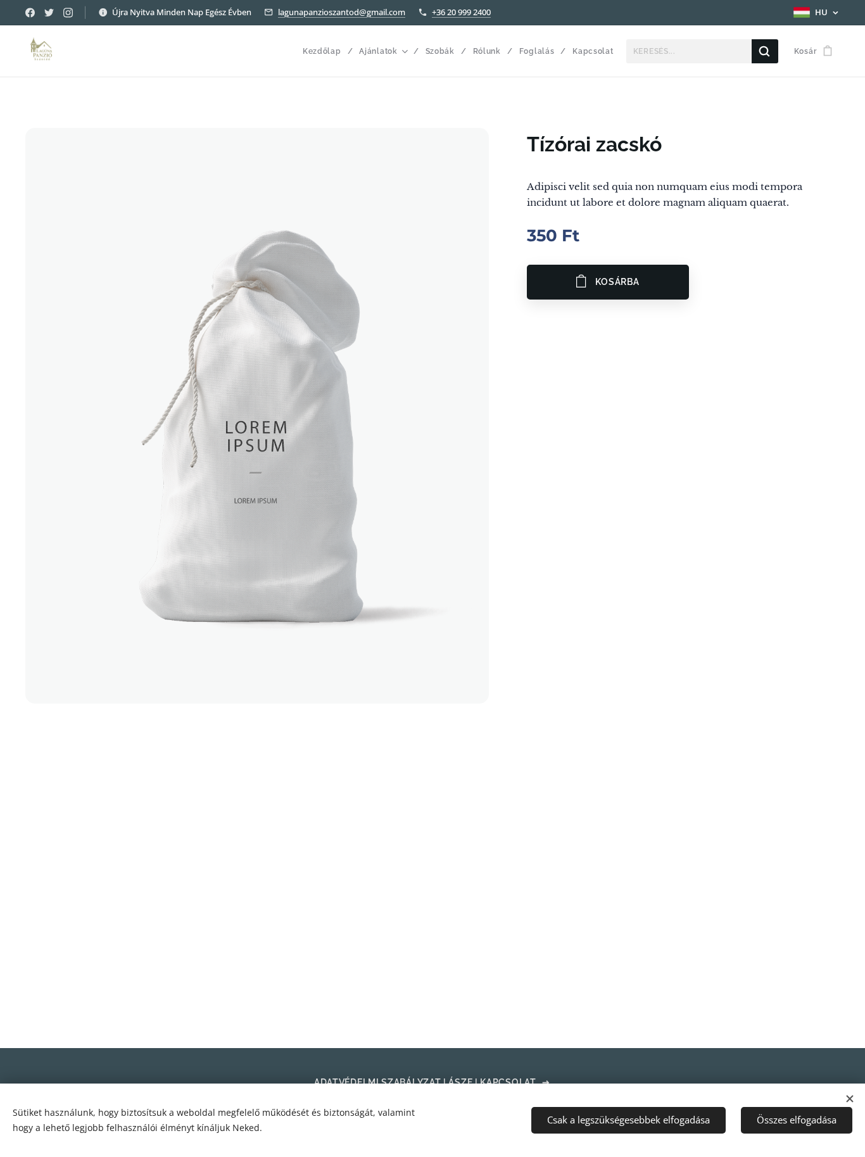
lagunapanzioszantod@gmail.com (341, 12)
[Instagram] (68, 12)
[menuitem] (326, 51)
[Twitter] (49, 12)
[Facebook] (30, 12)
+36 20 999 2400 (461, 12)
